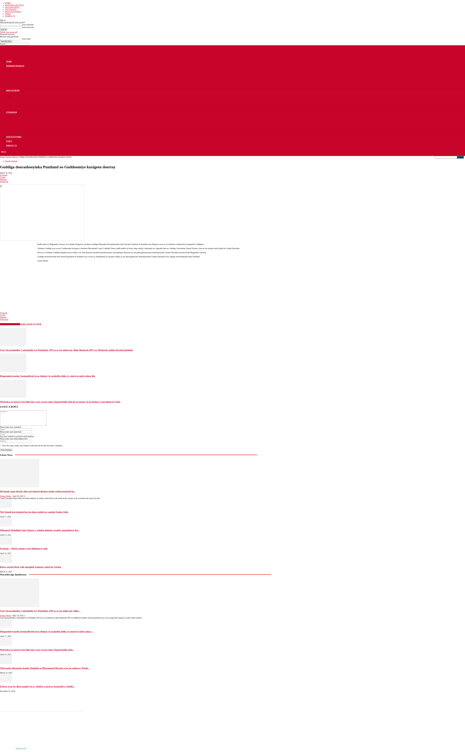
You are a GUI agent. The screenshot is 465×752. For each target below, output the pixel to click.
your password (28, 27)
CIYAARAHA (11, 9)
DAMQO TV (10, 16)
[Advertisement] (18, 257)
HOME (8, 3)
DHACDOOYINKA (13, 12)
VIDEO (8, 14)
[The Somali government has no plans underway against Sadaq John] (6, 507)
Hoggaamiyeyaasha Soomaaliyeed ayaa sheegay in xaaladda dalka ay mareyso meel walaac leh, (47, 376)
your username (28, 25)
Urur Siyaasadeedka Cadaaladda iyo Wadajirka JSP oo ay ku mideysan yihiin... (40, 611)
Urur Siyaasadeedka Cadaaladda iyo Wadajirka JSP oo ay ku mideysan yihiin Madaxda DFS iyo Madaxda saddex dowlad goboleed (52, 73)
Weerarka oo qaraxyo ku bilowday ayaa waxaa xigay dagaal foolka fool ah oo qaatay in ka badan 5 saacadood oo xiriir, (240, 73)
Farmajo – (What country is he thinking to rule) (317, 96)
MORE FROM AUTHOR (30, 324)
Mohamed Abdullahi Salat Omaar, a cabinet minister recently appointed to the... (40, 530)
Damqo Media (5, 496)
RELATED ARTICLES (10, 324)
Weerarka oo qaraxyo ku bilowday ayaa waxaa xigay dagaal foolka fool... (37, 649)
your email (26, 39)
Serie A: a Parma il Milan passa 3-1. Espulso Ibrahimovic (41, 118)
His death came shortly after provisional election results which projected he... (38, 491)
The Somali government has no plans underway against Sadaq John (141, 96)
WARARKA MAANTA (14, 5)
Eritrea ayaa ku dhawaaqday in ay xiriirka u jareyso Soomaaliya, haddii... (37, 686)
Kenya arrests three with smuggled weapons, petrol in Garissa (45, 106)
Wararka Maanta (11, 157)
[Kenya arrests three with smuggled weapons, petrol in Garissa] (6, 562)
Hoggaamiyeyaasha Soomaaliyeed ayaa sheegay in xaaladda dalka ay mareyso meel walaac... (46, 631)
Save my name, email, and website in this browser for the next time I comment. (32, 446)
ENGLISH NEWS (12, 7)
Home (2, 157)
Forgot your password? (9, 32)
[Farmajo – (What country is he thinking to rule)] (6, 544)
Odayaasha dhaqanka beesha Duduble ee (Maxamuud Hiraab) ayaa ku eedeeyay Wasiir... (45, 668)
